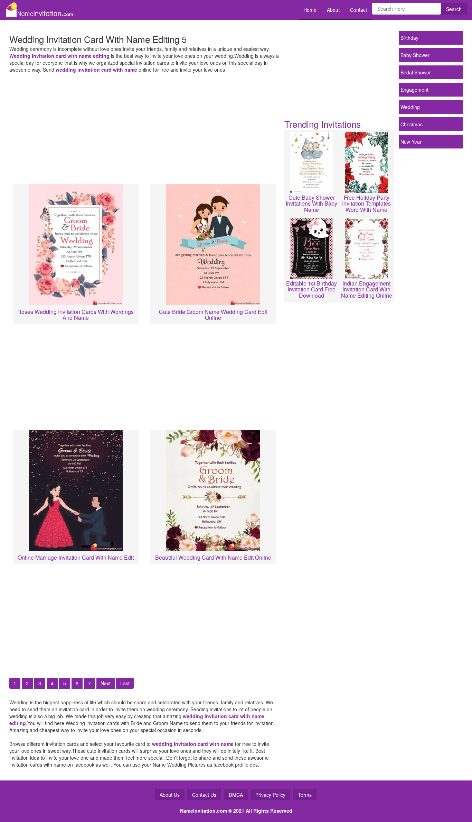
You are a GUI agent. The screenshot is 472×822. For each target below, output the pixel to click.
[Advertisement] (144, 126)
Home (310, 9)
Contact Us (204, 794)
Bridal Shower (415, 72)
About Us (170, 794)
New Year (411, 141)
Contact (358, 9)
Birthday (409, 37)
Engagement (414, 89)
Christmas (411, 124)
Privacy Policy (270, 794)
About (333, 9)
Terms (305, 794)
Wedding (410, 106)
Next (106, 683)
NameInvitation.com (203, 810)
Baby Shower (414, 55)
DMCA (236, 794)
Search (454, 9)
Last (125, 683)
